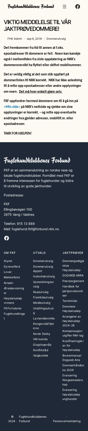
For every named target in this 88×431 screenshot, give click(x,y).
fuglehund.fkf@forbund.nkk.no (35, 229)
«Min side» (12, 107)
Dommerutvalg (56, 38)
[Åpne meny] (64, 6)
